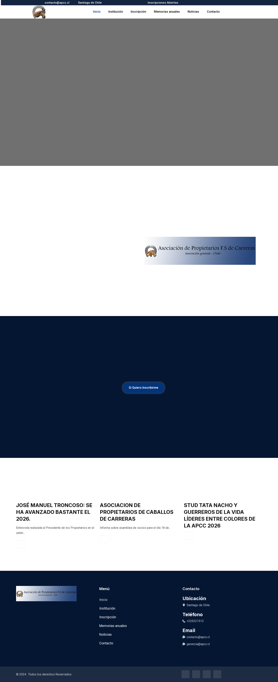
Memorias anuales (167, 11)
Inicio (97, 11)
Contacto (213, 11)
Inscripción (138, 11)
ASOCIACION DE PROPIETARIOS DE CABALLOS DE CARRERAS (136, 512)
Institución (115, 11)
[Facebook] (185, 674)
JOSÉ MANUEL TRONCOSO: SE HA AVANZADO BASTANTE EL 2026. (54, 512)
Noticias (193, 11)
